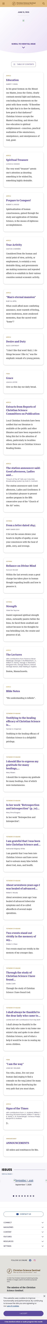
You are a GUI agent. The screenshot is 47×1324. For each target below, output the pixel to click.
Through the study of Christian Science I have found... (20, 976)
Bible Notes (13, 691)
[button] (13, 1196)
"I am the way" (15, 1064)
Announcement (11, 1139)
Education (12, 80)
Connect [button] (7, 1222)
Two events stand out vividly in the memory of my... (21, 936)
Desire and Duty (16, 341)
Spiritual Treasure (17, 160)
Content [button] (7, 1232)
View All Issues (7, 1174)
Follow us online (19, 1260)
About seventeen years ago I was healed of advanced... (23, 886)
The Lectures (14, 654)
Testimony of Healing (13, 713)
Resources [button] (8, 1241)
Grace (9, 378)
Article (8, 76)
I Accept (23, 1313)
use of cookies (13, 1306)
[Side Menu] (3, 3)
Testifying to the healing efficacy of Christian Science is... (23, 721)
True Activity (14, 244)
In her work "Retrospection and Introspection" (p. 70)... (22, 806)
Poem (8, 374)
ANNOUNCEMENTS (17, 1143)
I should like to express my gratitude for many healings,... (22, 765)
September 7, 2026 (23, 1184)
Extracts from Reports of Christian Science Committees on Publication (23, 410)
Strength (11, 606)
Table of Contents (25, 64)
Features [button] (7, 1236)
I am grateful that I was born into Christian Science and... (23, 842)
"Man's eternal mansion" (21, 297)
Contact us (25, 1214)
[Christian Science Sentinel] (24, 3)
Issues (7, 1169)
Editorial (9, 521)
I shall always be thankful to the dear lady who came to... (23, 1013)
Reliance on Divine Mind (21, 565)
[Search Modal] (43, 3)
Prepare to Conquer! (18, 200)
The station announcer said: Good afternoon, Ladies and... (23, 471)
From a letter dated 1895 (20, 525)
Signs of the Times (17, 1108)
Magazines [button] (8, 1227)
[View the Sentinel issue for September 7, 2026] (24, 1180)
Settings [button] (7, 1246)
